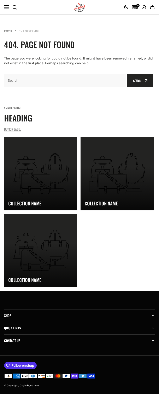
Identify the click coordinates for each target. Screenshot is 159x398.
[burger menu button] (6, 7)
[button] (126, 7)
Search (137, 80)
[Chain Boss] (79, 7)
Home (8, 31)
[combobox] (65, 80)
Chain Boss (26, 385)
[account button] (144, 7)
